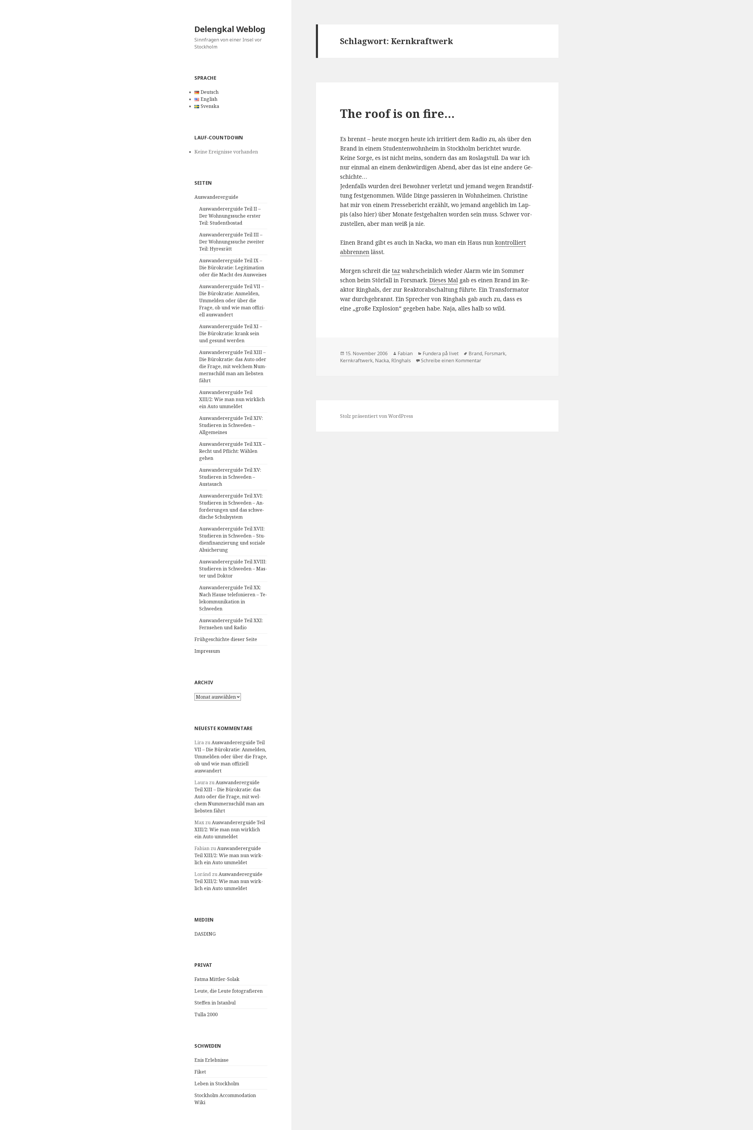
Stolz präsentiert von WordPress (376, 416)
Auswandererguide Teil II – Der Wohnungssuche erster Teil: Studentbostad (230, 216)
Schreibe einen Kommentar (451, 360)
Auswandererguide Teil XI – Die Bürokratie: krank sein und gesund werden (230, 333)
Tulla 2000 (206, 1014)
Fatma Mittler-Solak (216, 979)
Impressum (207, 651)
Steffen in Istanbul (215, 1002)
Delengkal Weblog (229, 29)
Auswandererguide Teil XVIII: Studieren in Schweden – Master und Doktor (233, 568)
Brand (475, 353)
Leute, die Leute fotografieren (228, 991)
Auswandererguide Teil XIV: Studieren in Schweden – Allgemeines (231, 425)
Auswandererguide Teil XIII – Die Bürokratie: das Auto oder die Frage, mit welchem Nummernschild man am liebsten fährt (232, 366)
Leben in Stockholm (216, 1083)
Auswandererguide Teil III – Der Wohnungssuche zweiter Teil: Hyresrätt (231, 241)
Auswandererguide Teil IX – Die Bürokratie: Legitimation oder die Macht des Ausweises (232, 267)
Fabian (405, 353)
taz (396, 271)
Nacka (382, 360)
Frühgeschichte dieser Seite (225, 639)
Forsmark (494, 353)
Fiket (200, 1072)
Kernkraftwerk (356, 360)
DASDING (205, 934)
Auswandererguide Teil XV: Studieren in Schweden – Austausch (230, 477)
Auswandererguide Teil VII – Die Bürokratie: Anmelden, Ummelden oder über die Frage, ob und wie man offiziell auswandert (232, 300)
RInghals (401, 360)
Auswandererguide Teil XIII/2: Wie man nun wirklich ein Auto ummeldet (232, 399)
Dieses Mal (443, 280)
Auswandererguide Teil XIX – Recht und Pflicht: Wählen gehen (232, 451)
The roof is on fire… (397, 113)
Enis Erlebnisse (211, 1060)
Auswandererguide (216, 197)
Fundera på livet (441, 353)
